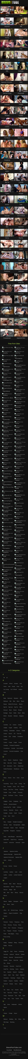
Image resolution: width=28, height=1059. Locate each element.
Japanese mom (17, 854)
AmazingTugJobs (6, 503)
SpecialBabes (18, 447)
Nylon (12, 904)
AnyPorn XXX (18, 544)
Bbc (10, 701)
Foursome (20, 792)
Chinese (18, 730)
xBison (11, 397)
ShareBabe (5, 571)
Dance (5, 760)
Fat (24, 783)
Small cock (18, 966)
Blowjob (20, 710)
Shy (4, 963)
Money (16, 892)
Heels (10, 824)
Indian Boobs (19, 836)
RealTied (17, 362)
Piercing (10, 925)
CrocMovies (5, 654)
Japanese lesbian (14, 851)
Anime (5, 686)
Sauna (15, 951)
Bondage (6, 713)
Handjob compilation (17, 822)
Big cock (11, 707)
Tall (4, 989)
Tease (21, 989)
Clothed (5, 736)
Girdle (14, 807)
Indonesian (20, 839)
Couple (15, 742)
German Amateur (12, 804)
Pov (4, 930)
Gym (9, 816)
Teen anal (9, 992)
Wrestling (12, 1022)
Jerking (9, 860)
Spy (13, 975)
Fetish (14, 786)
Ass (22, 686)
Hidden (23, 824)
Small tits (6, 969)
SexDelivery (5, 452)
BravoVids (5, 616)
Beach (22, 701)
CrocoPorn (17, 548)
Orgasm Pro (18, 431)
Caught (10, 727)
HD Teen (5, 824)
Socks (17, 969)
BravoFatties (18, 584)
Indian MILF (6, 839)
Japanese (6, 851)
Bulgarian (21, 716)
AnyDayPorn (5, 406)
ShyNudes (17, 468)
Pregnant (9, 930)
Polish (5, 928)
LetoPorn (5, 560)
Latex (16, 872)
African (10, 683)
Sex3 (22, 636)
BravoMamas (6, 534)
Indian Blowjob (11, 836)
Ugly (5, 1004)
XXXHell (4, 612)
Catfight (5, 727)
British (5, 716)
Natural (5, 901)
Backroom (10, 698)
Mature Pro (17, 593)
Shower (21, 960)
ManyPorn (5, 456)
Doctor (15, 763)
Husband (18, 830)
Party (22, 922)
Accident (6, 683)
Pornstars (14, 928)
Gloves (16, 810)
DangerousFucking (19, 606)
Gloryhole (11, 810)
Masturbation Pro (6, 621)
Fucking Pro (5, 587)
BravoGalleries (6, 423)
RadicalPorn (18, 460)
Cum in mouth (20, 748)
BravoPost (17, 663)
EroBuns (5, 583)
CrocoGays (17, 451)
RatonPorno (17, 540)
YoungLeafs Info (6, 498)
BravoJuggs (5, 468)
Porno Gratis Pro (19, 580)
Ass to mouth (14, 689)
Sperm (5, 975)
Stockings (13, 978)
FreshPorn (5, 575)
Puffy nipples (11, 933)
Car (10, 724)
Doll (4, 766)
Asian (18, 686)
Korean (15, 866)
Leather (5, 875)
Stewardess (6, 978)
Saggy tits (6, 951)
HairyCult (17, 472)
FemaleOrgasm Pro (7, 380)
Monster (21, 892)
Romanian (21, 942)
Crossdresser (7, 748)
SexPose (17, 423)
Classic (10, 733)
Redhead (10, 942)
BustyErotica (18, 455)
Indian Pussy (14, 839)
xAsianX (4, 645)
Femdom (9, 786)
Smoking (12, 969)
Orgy (21, 913)
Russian (10, 945)
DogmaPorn (17, 644)
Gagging (5, 801)
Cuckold (13, 748)
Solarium (22, 969)
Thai (20, 992)
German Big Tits (7, 807)
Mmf (8, 892)
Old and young (14, 910)
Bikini (21, 707)
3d (6, 677)
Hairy (5, 822)
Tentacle (15, 992)
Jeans (5, 860)
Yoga (5, 1028)
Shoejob (5, 960)
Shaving (5, 957)
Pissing (15, 925)
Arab (9, 686)
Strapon (18, 978)
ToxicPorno (17, 531)
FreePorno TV (18, 443)
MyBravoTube (18, 399)
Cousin (20, 742)
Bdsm (18, 701)
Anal (21, 683)
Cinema (5, 733)
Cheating (6, 730)
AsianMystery (6, 538)
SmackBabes (18, 484)
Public (5, 933)
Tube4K (4, 556)
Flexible (5, 792)
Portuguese (20, 928)
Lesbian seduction (18, 875)
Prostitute (20, 930)
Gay (21, 801)
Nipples (10, 901)
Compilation (20, 736)
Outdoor (5, 916)
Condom (5, 739)
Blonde (15, 710)
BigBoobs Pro (6, 431)
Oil (8, 910)
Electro (9, 777)
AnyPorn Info (6, 520)
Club (10, 736)
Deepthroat (15, 760)
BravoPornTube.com (10, 2)
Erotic (18, 777)
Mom (12, 892)
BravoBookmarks (19, 527)
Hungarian (12, 830)
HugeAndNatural (6, 391)
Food (10, 792)
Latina (20, 872)
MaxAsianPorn (18, 522)
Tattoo (8, 989)
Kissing (5, 866)
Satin (11, 951)
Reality (5, 942)
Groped (20, 813)
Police (19, 925)
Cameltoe (6, 724)
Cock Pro (17, 500)
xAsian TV (5, 374)
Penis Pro (17, 560)
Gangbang (15, 801)
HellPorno (17, 518)
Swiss (16, 983)
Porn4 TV (17, 382)
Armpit (13, 686)
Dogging (20, 763)
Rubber (5, 945)
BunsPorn (17, 640)
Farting (20, 783)
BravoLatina (5, 542)
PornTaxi (5, 414)
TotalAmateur (18, 391)
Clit (14, 733)
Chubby (23, 730)
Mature (12, 886)
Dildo (5, 763)
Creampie (6, 745)
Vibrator (5, 1013)
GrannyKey (5, 353)
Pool (9, 928)
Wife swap (6, 1022)
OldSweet (17, 427)
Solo (5, 972)
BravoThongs (6, 507)
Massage (19, 883)
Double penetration (8, 769)
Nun (4, 904)
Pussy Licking (7, 936)
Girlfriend (19, 807)
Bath (21, 698)
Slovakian (6, 966)
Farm (16, 783)
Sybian (20, 983)
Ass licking (6, 689)
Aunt (5, 692)
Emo (14, 777)
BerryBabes (5, 625)
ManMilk (17, 488)
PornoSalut (17, 374)
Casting (19, 724)
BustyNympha (18, 616)
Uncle (8, 1004)
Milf (14, 889)
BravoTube (5, 427)
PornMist (5, 599)
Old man (21, 910)
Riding (15, 942)
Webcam (6, 1019)
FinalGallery (17, 395)
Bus (4, 718)
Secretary (6, 954)
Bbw (14, 701)
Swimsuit (6, 983)
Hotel (16, 827)
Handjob (9, 822)
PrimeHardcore (18, 565)
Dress (22, 769)
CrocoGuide (5, 444)
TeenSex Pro (5, 595)
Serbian (22, 954)
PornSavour (17, 419)
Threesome (10, 995)
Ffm (18, 786)
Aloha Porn (17, 620)
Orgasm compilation (13, 913)
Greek (15, 813)
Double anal (20, 766)
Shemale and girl (18, 957)
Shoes (10, 960)
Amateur (16, 683)
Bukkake (16, 716)
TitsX (10, 526)
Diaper (21, 760)
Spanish (15, 972)
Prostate (15, 930)
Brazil (19, 713)
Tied (16, 995)
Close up (19, 733)
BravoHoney (5, 410)
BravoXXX (5, 633)
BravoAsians (18, 407)
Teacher (17, 989)
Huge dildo (6, 830)
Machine (5, 883)
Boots (10, 713)
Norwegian (16, 901)
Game (10, 801)
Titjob (23, 995)
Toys (9, 998)
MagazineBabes (18, 633)
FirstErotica (5, 530)
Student (5, 980)
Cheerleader (12, 730)
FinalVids (5, 603)
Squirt (17, 975)
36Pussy (5, 464)
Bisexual (5, 710)
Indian (5, 836)
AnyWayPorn (6, 552)
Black (10, 710)
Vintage (10, 1013)
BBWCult (5, 658)
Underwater (14, 1004)
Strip (23, 978)
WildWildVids (18, 496)
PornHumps (5, 637)
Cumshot (6, 751)
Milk (4, 892)
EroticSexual (5, 591)
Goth (21, 810)
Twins (22, 998)
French (5, 795)
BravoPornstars (18, 506)
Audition (20, 689)
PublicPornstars (6, 366)
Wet (16, 1019)
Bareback (16, 698)
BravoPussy (18, 439)
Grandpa (5, 813)
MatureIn (5, 440)
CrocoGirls (17, 601)
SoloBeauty (17, 659)
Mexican (5, 889)
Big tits (16, 707)
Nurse (8, 904)
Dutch (5, 771)
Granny (10, 813)
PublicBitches (18, 403)
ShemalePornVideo (7, 663)
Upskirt (5, 1007)
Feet (5, 786)
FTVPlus (5, 607)
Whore (19, 1019)
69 (4, 677)
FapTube (17, 510)
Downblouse (16, 769)
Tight (20, 995)
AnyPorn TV (18, 349)
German (5, 804)
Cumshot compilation (14, 751)
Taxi (12, 989)
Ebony (5, 777)
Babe (5, 698)
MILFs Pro (17, 411)
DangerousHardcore (7, 484)
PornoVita (17, 492)
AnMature (17, 480)
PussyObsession (6, 385)
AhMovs (17, 552)
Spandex (9, 972)
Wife (24, 1019)
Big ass (21, 704)
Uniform (20, 1004)
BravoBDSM (5, 511)
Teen (5, 992)
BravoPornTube (6, 419)
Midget (10, 889)
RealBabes (5, 641)
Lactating (6, 872)
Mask (14, 883)
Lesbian (10, 875)
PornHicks (17, 655)
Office (5, 910)
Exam (22, 777)
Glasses (5, 810)
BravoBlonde (18, 588)
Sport (9, 975)
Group (5, 816)
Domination (9, 766)
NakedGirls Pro (18, 612)
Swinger (11, 983)
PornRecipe (5, 448)
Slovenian (12, 966)
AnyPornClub (18, 535)
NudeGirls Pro (18, 370)
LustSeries (17, 415)
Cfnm (20, 727)
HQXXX (17, 597)
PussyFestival (18, 556)
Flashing (21, 789)
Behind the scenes (12, 704)
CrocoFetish (18, 435)
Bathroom (6, 701)
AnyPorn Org (5, 435)
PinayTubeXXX (18, 575)
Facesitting (6, 783)
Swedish (21, 980)
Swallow (16, 980)
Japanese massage (8, 854)
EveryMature (5, 460)
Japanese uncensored (9, 857)
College (14, 736)
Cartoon (14, 724)
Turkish (17, 998)
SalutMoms (5, 395)
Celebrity (16, 727)
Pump (17, 933)
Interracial (18, 842)
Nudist (21, 901)
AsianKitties (5, 649)
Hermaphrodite (16, 824)
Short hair (16, 960)
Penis (5, 925)
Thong (5, 995)
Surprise (11, 980)
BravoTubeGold (18, 358)
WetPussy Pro (18, 464)
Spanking (20, 972)
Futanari (21, 795)
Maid (10, 883)
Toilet (5, 998)
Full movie (10, 795)
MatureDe (5, 402)
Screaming (21, 951)
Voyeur (15, 1013)
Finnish (5, 789)
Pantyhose (17, 922)
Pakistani (6, 922)
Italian (23, 842)
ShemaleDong (18, 366)
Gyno (13, 816)
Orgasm (5, 913)
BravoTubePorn (6, 548)
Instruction (11, 842)
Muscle (5, 895)
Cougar (10, 742)
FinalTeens (17, 628)
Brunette (10, 716)
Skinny (8, 963)
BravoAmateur (6, 370)
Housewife (21, 827)
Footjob (14, 792)
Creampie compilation (14, 745)
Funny (16, 795)
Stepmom (22, 975)
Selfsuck (17, 954)
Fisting (16, 789)
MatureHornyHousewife (8, 567)
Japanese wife (18, 857)
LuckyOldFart (18, 378)
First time (11, 789)
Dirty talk (10, 763)
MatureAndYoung (6, 473)
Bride (23, 713)
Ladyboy (11, 872)
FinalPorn (17, 387)
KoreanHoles (18, 569)
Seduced (12, 954)
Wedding (11, 1019)
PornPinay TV (6, 579)
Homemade (6, 827)
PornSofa (5, 361)
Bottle (15, 713)
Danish (9, 760)
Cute (22, 751)
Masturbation (6, 886)
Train (13, 998)
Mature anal (18, 886)
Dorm (15, 766)
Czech (5, 754)
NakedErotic (18, 476)
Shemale (11, 957)
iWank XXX (5, 515)
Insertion (5, 842)
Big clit (5, 707)
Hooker (12, 827)
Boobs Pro (17, 651)
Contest (5, 742)
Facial (11, 783)
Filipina (22, 786)
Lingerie (5, 877)
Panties (11, 922)
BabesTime (17, 353)
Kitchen (10, 866)
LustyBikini (5, 629)
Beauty (5, 704)
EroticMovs (5, 477)
